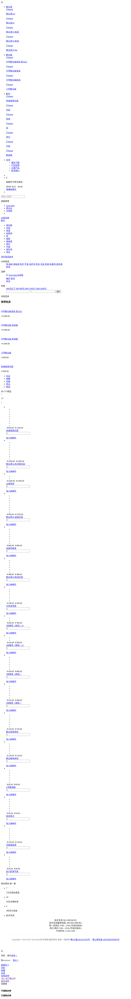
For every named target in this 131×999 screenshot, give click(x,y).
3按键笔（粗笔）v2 (15, 625)
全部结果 (5, 218)
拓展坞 (9, 233)
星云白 (9, 208)
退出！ (16, 960)
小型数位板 (6, 353)
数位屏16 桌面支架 (14, 517)
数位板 (9, 55)
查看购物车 (11, 189)
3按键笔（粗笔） (13, 674)
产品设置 (15, 165)
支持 (8, 160)
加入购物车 (11, 438)
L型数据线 (11, 787)
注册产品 (15, 168)
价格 (8, 381)
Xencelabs (10, 206)
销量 (8, 379)
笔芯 (8, 244)
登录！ (14, 955)
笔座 (8, 231)
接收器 (9, 241)
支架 (8, 228)
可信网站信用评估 (51, 945)
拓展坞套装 (11, 548)
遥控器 (9, 225)
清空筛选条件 (7, 257)
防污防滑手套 (12, 871)
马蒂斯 (9, 211)
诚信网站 (80, 945)
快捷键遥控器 (7, 366)
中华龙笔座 (11, 606)
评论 (8, 384)
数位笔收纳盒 (12, 732)
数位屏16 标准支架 (14, 577)
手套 (8, 247)
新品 (8, 387)
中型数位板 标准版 (9, 339)
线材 (8, 239)
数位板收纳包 (12, 758)
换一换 (13, 883)
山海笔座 (10, 484)
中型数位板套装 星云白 (11, 311)
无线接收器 (11, 845)
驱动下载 (15, 162)
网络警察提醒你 (65, 945)
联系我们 (15, 171)
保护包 (9, 249)
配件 (8, 94)
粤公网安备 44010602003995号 (105, 939)
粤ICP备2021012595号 (80, 939)
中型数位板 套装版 (9, 325)
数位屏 (9, 7)
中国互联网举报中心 (94, 945)
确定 (8, 278)
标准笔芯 (10, 816)
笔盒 (8, 252)
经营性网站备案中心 (36, 945)
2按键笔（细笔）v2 (15, 645)
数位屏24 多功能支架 (15, 464)
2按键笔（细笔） (13, 703)
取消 (13, 278)
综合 (8, 376)
